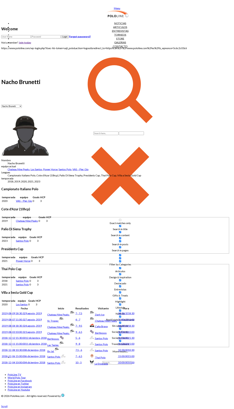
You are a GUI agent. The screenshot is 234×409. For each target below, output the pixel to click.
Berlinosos (101, 332)
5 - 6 (77, 337)
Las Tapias (53, 344)
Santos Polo (65, 169)
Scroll (4, 406)
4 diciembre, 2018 (23, 362)
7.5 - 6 (78, 349)
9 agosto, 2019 (22, 313)
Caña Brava (101, 326)
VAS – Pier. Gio (80, 169)
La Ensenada (101, 363)
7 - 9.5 (78, 325)
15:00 (126, 343)
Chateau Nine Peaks (19, 169)
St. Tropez (53, 320)
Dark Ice (99, 314)
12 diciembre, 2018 (24, 337)
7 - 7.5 (78, 313)
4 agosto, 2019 (22, 325)
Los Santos (36, 169)
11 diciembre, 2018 (24, 343)
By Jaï (50, 351)
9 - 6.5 (78, 331)
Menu (117, 8)
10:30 (126, 349)
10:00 (126, 331)
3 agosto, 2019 (22, 331)
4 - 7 (77, 319)
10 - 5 (78, 362)
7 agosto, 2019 (22, 319)
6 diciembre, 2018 (23, 356)
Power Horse (50, 169)
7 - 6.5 (78, 356)
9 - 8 (77, 343)
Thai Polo (100, 357)
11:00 (126, 319)
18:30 (126, 313)
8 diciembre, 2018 (23, 349)
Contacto (120, 46)
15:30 (126, 337)
